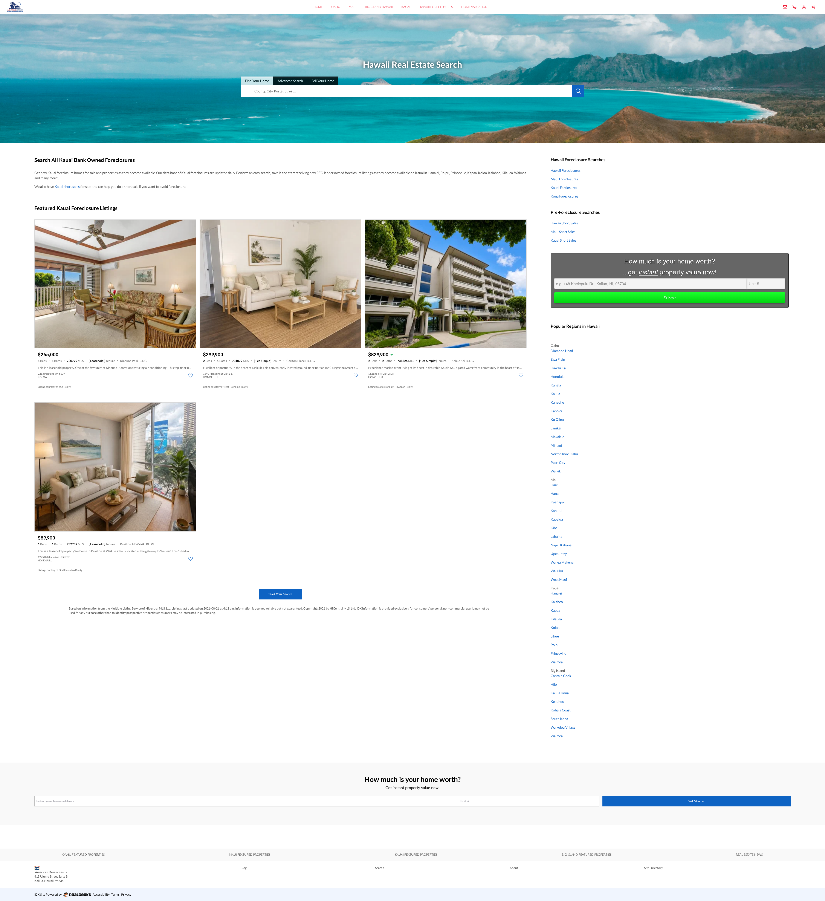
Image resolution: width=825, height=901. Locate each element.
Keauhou (557, 701)
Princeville (558, 653)
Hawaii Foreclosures (436, 7)
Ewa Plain (558, 359)
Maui (352, 7)
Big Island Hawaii (379, 7)
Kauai (405, 7)
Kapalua (557, 519)
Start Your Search (280, 594)
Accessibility (101, 894)
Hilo (554, 684)
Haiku (555, 485)
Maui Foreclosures (564, 179)
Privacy (126, 894)
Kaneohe (557, 402)
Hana (555, 493)
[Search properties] (578, 91)
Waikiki (556, 471)
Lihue (555, 636)
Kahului (556, 511)
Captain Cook (561, 676)
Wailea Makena (562, 562)
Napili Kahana (561, 545)
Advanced (290, 81)
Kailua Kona (560, 693)
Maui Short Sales (563, 232)
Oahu (335, 7)
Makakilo (557, 437)
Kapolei (556, 411)
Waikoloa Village (563, 727)
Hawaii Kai (559, 368)
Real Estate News (749, 854)
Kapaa (555, 610)
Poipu (555, 645)
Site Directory (653, 868)
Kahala (556, 385)
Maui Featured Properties (249, 854)
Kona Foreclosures (564, 196)
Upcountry (559, 554)
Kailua (555, 394)
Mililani (556, 445)
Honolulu (558, 376)
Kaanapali (558, 502)
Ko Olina (557, 419)
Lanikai (556, 428)
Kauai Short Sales (563, 240)
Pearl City (558, 462)
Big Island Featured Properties (586, 854)
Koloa (555, 627)
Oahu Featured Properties (83, 854)
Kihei (554, 528)
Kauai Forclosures (564, 187)
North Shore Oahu (564, 454)
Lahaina (556, 536)
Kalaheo (557, 602)
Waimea (557, 662)
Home (318, 7)
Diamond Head (562, 351)
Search (379, 868)
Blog (244, 868)
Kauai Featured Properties (416, 854)
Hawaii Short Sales (564, 223)
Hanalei (556, 593)
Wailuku (557, 571)
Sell (323, 81)
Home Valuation (474, 7)
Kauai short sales (67, 186)
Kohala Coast (561, 710)
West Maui (559, 579)
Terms (115, 894)
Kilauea (556, 619)
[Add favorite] (190, 375)
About (514, 868)
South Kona (559, 719)
